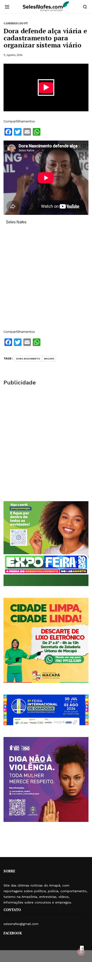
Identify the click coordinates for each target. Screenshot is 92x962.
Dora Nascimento (28, 358)
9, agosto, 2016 (13, 55)
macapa (49, 358)
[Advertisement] (46, 279)
